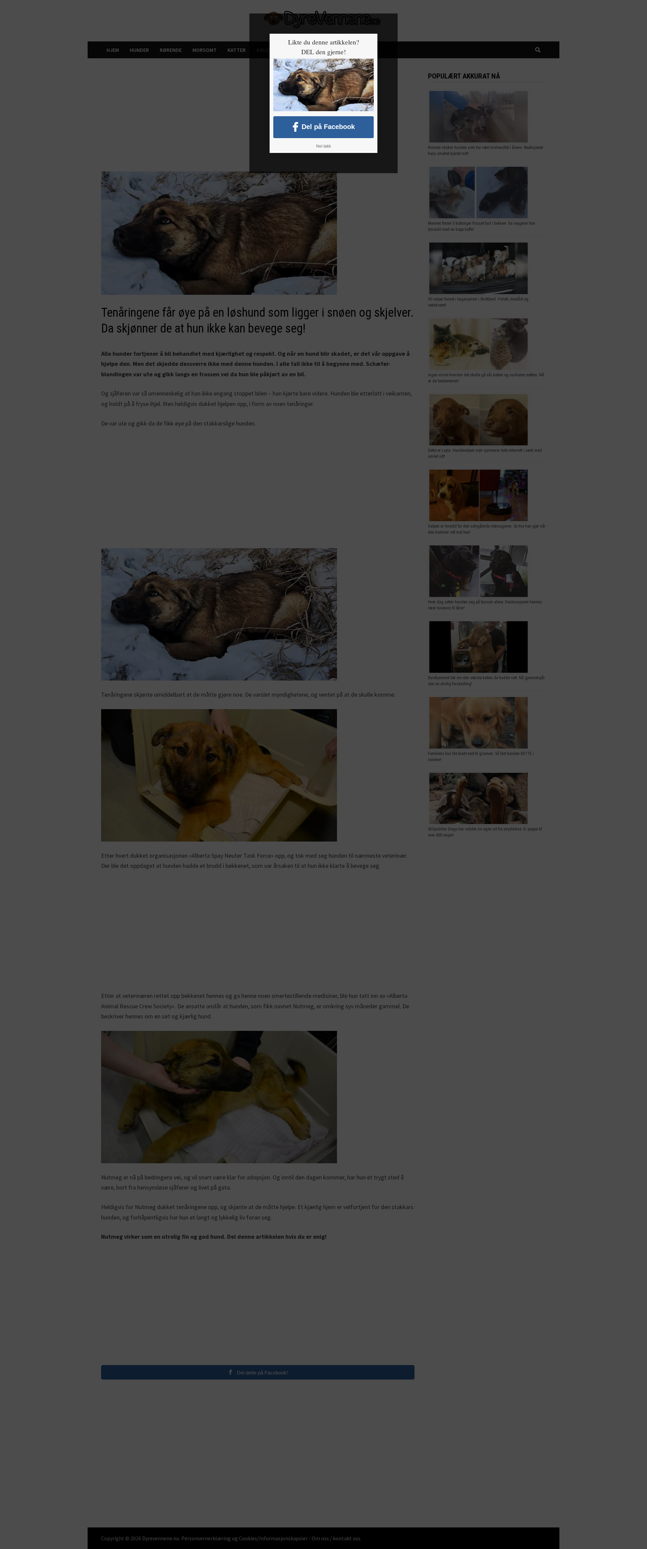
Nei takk (323, 146)
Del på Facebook (328, 126)
